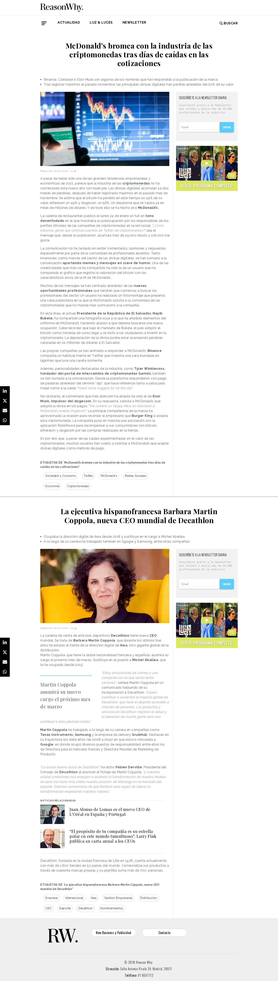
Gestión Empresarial (118, 898)
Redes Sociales (136, 475)
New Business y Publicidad (113, 932)
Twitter (88, 475)
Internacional (74, 898)
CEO (48, 908)
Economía (52, 486)
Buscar (231, 23)
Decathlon (85, 908)
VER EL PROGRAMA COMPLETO (207, 185)
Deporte (65, 908)
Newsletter (134, 22)
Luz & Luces (101, 22)
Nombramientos (111, 908)
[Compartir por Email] (5, 410)
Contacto (165, 932)
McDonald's (109, 475)
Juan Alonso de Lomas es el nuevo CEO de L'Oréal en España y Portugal (110, 811)
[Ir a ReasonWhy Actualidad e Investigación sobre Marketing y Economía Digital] (61, 7)
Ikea (93, 898)
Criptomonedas (78, 486)
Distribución (148, 898)
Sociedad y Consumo (60, 475)
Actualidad (69, 22)
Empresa (51, 898)
